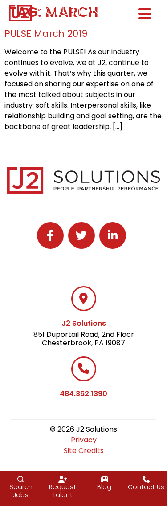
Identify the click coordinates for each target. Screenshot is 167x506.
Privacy (84, 440)
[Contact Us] (146, 479)
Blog (104, 486)
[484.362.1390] (83, 368)
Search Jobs (21, 491)
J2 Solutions (83, 323)
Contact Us (146, 486)
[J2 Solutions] (83, 298)
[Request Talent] (62, 479)
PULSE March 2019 (45, 33)
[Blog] (104, 479)
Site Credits (84, 450)
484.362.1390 (83, 394)
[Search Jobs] (20, 479)
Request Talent (62, 491)
